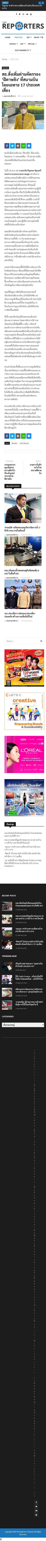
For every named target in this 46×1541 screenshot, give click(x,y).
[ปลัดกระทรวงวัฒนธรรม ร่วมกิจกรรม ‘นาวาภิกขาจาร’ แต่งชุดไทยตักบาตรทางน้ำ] (7, 993)
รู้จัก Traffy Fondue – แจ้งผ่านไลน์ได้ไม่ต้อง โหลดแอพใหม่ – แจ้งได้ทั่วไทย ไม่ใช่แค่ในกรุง (29, 979)
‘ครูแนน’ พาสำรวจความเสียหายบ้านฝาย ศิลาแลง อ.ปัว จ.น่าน (22, 848)
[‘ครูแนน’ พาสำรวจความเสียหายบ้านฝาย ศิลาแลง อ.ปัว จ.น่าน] (7, 932)
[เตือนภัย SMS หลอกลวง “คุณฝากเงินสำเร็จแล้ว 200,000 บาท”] (7, 967)
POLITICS (18, 37)
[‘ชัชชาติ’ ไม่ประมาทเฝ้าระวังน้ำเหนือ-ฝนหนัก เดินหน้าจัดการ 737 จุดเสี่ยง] (7, 945)
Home (7, 37)
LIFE (22, 44)
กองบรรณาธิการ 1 (10, 96)
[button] (39, 3)
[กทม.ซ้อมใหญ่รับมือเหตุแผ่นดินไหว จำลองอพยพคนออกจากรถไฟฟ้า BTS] (7, 907)
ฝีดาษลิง (14, 443)
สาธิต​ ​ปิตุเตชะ (24, 443)
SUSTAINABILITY (22, 50)
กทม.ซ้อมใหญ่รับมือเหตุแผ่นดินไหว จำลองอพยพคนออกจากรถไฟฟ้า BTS (23, 834)
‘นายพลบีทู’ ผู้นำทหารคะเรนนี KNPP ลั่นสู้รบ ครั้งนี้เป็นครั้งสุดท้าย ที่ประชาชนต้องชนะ (29, 1004)
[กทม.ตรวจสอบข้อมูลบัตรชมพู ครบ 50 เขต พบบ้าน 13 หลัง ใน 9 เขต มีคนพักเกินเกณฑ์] (7, 920)
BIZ (28, 37)
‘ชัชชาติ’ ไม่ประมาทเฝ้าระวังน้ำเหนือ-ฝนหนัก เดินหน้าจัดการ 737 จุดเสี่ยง (22, 854)
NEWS (36, 37)
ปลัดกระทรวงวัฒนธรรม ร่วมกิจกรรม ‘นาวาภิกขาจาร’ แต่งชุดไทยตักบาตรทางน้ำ (29, 991)
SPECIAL (31, 44)
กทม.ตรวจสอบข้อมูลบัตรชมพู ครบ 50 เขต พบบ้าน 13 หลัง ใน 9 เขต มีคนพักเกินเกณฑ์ (22, 841)
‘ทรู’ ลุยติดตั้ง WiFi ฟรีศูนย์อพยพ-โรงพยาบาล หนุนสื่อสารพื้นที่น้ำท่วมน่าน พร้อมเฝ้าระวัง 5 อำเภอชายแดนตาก (22, 863)
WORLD (12, 44)
